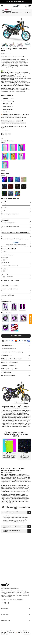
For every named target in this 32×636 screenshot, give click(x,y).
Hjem (2, 10)
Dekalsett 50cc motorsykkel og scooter (10, 12)
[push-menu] (2, 6)
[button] (7, 9)
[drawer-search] (25, 6)
